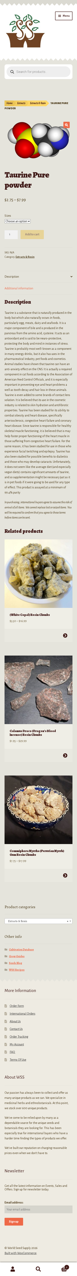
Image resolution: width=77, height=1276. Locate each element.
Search (38, 1269)
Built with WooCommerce (21, 1253)
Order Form (17, 1005)
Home (9, 103)
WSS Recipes (16, 970)
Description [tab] (12, 276)
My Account (17, 1044)
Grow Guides (16, 956)
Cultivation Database (21, 949)
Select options (65, 635)
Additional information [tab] (19, 288)
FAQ (12, 1052)
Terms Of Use (18, 1059)
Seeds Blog (15, 963)
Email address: (14, 1202)
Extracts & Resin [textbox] (37, 921)
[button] (66, 125)
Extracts (21, 103)
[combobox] (39, 921)
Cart (59, 1265)
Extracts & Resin (38, 103)
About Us (15, 1021)
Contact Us (16, 1029)
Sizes (8, 215)
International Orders (22, 1013)
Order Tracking (19, 1036)
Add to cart (32, 234)
